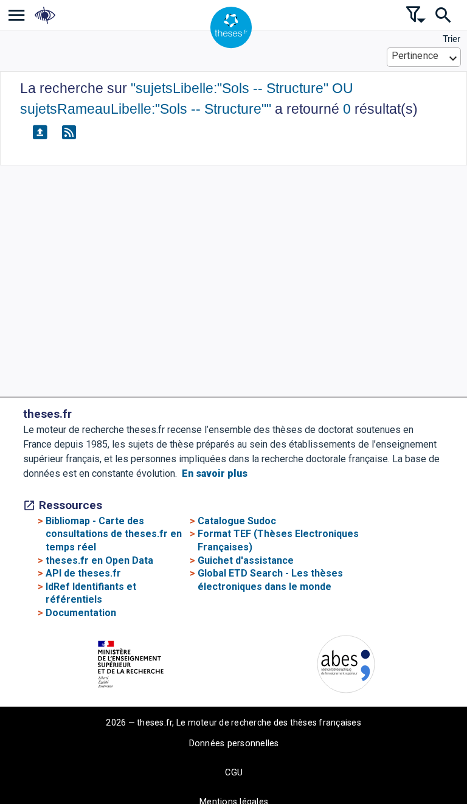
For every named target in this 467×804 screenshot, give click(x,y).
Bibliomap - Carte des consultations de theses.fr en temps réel (114, 534)
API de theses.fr (83, 573)
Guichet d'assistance (246, 560)
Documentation (81, 613)
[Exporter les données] (39, 132)
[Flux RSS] (68, 132)
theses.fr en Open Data (99, 560)
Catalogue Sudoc (237, 521)
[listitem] (16, 15)
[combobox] (424, 57)
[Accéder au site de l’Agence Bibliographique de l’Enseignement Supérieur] (346, 666)
